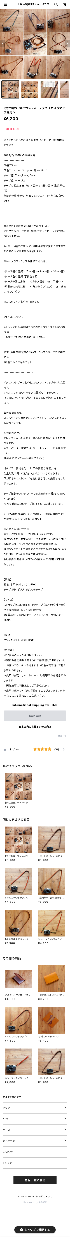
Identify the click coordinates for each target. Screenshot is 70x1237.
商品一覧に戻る (35, 1180)
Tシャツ (7, 1162)
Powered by (31, 1202)
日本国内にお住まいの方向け (35, 726)
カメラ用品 (9, 1140)
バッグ (6, 1107)
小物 (5, 1118)
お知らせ (8, 1151)
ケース (6, 1129)
